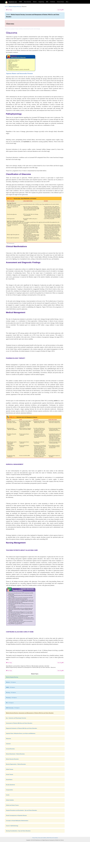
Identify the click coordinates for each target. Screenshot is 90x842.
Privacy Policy (35, 837)
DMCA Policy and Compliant (52, 837)
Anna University (27, 1)
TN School (52, 1)
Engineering (41, 1)
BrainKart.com (13, 2)
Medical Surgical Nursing (15, 6)
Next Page (60, 9)
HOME (20, 1)
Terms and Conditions (42, 837)
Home (6, 6)
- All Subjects (11, 682)
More (67, 1)
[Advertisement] (76, 27)
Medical (34, 1)
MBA (47, 1)
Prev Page (9, 9)
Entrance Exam (60, 1)
